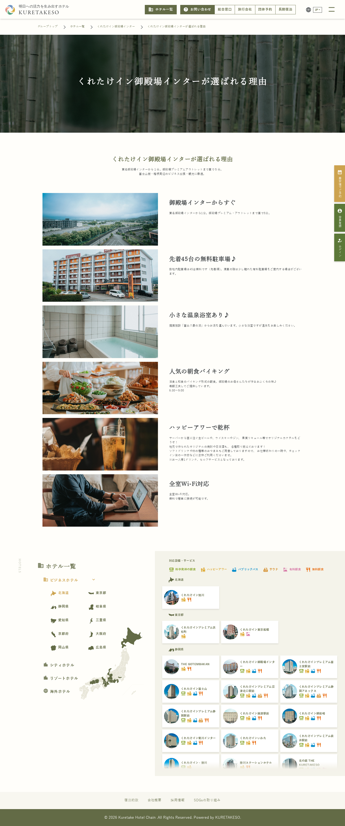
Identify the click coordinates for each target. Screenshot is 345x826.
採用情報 (178, 800)
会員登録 (339, 218)
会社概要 (155, 800)
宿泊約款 (131, 800)
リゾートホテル (60, 678)
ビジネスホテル (69, 580)
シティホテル (58, 665)
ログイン (339, 247)
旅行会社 (245, 9)
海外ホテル (56, 692)
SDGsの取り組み (207, 800)
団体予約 (265, 9)
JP (316, 10)
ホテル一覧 (160, 9)
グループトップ (48, 26)
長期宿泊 (286, 9)
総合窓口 (225, 9)
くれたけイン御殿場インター (116, 26)
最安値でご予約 (339, 184)
